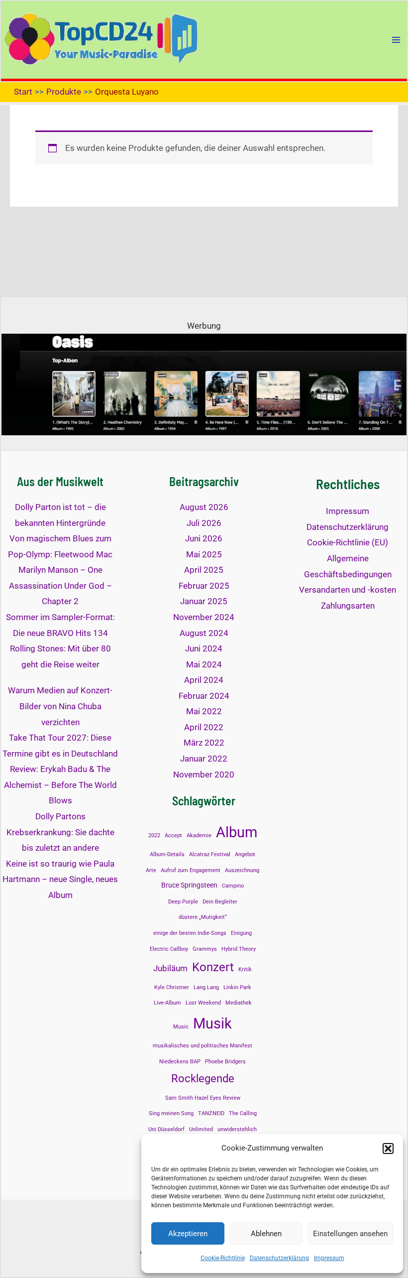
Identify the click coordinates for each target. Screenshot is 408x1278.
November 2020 (203, 774)
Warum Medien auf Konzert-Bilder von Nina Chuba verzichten (60, 706)
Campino (233, 886)
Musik (212, 1023)
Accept (173, 835)
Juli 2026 (204, 523)
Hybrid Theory (238, 949)
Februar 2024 (204, 696)
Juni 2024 (203, 648)
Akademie (199, 835)
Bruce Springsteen (189, 885)
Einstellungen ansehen (350, 1233)
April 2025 (203, 570)
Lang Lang (206, 987)
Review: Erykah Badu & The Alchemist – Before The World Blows (60, 784)
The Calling (243, 1113)
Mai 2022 (204, 711)
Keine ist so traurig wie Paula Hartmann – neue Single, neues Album (60, 879)
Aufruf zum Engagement (190, 870)
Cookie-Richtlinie (223, 1258)
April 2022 (203, 727)
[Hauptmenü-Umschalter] (396, 40)
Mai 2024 (204, 664)
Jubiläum (170, 968)
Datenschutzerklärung (279, 1258)
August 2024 (204, 633)
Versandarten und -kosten (347, 590)
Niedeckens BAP (180, 1061)
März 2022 (204, 743)
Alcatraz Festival (209, 854)
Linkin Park (237, 987)
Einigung (241, 933)
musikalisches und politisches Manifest (202, 1045)
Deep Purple (183, 901)
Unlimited (201, 1129)
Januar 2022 (203, 759)
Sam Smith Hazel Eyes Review (202, 1098)
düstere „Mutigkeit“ (203, 917)
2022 (154, 835)
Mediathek (238, 1003)
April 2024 (203, 680)
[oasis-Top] (204, 383)
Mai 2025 (204, 554)
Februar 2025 (204, 586)
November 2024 (203, 617)
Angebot (245, 854)
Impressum (329, 1258)
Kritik (245, 969)
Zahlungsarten (348, 606)
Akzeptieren (187, 1233)
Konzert (213, 967)
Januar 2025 (203, 601)
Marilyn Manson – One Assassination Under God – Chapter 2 (60, 585)
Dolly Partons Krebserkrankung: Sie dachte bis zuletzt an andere (60, 832)
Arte (151, 870)
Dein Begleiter (220, 901)
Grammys (205, 949)
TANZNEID (211, 1113)
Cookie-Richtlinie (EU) (347, 542)
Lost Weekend (203, 1003)
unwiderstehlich (237, 1129)
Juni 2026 (203, 538)
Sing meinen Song (171, 1113)
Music (181, 1026)
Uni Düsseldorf (166, 1129)
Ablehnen (266, 1233)
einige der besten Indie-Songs (189, 933)
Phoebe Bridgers (225, 1061)
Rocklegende (202, 1078)
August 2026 (204, 507)
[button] (388, 1148)
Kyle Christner (171, 987)
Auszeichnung (242, 870)
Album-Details (167, 854)
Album (236, 832)
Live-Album (167, 1003)
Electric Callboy (169, 949)
